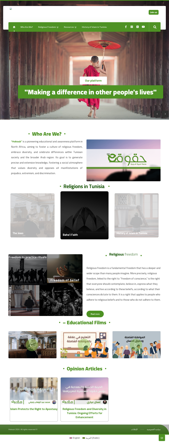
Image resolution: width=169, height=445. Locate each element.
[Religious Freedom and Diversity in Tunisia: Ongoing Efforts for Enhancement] (84, 391)
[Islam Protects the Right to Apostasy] (34, 391)
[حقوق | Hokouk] (32, 15)
